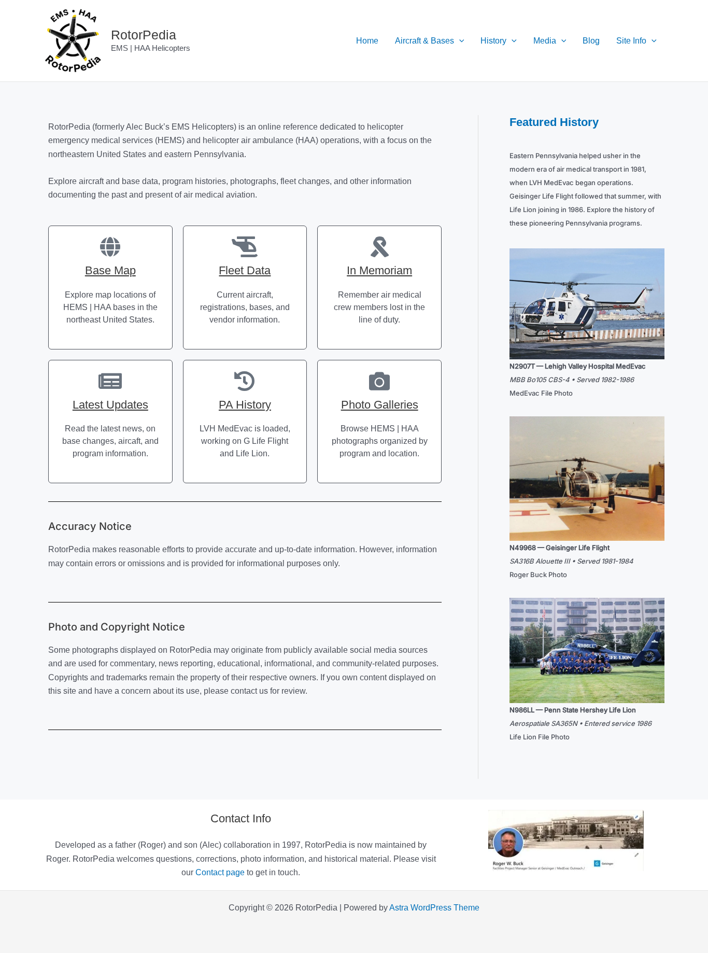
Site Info (631, 40)
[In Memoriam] (379, 246)
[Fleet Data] (244, 246)
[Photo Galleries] (379, 381)
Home (367, 40)
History (493, 40)
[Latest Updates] (110, 381)
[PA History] (244, 381)
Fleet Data (245, 270)
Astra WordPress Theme (434, 907)
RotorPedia (143, 34)
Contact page (220, 872)
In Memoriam (379, 270)
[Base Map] (110, 246)
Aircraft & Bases (424, 40)
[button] (459, 41)
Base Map (110, 270)
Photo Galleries (379, 404)
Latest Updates (110, 404)
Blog (591, 40)
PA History (245, 404)
